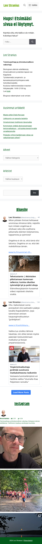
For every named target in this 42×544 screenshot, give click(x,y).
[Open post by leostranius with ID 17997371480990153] (21, 448)
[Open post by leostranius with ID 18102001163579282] (21, 491)
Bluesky (22, 210)
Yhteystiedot (28, 541)
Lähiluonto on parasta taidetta (15, 118)
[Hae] (32, 41)
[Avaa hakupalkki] (24, 5)
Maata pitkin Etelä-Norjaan (13, 115)
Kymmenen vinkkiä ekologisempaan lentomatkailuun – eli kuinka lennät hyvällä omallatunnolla (20, 128)
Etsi (34, 193)
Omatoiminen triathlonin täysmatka (17, 122)
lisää (8, 91)
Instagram (22, 404)
